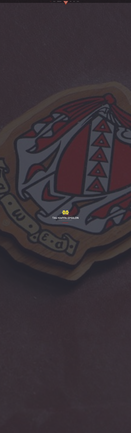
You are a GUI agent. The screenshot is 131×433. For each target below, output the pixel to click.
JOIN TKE (54, 1)
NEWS (70, 1)
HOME (50, 1)
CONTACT (78, 1)
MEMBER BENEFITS (59, 1)
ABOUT (74, 1)
